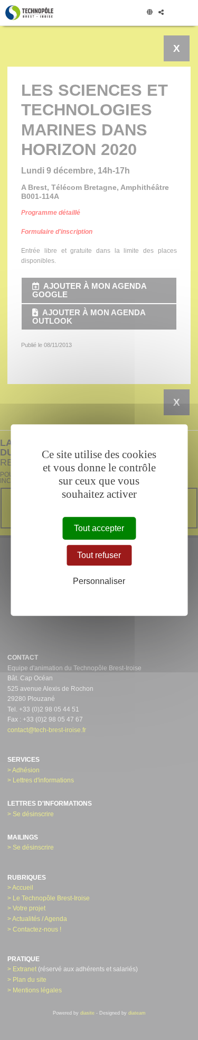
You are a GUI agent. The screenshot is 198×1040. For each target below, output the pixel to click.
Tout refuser (99, 555)
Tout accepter (99, 528)
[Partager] (160, 12)
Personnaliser (99, 581)
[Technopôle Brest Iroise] (29, 12)
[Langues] (149, 12)
